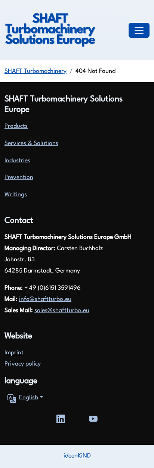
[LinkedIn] (60, 418)
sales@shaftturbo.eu (61, 311)
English (28, 398)
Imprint (14, 353)
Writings (15, 195)
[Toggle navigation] (139, 30)
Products (16, 126)
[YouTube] (93, 418)
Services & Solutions (31, 144)
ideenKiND (77, 456)
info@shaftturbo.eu (45, 299)
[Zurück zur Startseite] (50, 30)
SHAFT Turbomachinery (35, 71)
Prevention (18, 178)
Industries (17, 161)
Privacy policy (22, 364)
